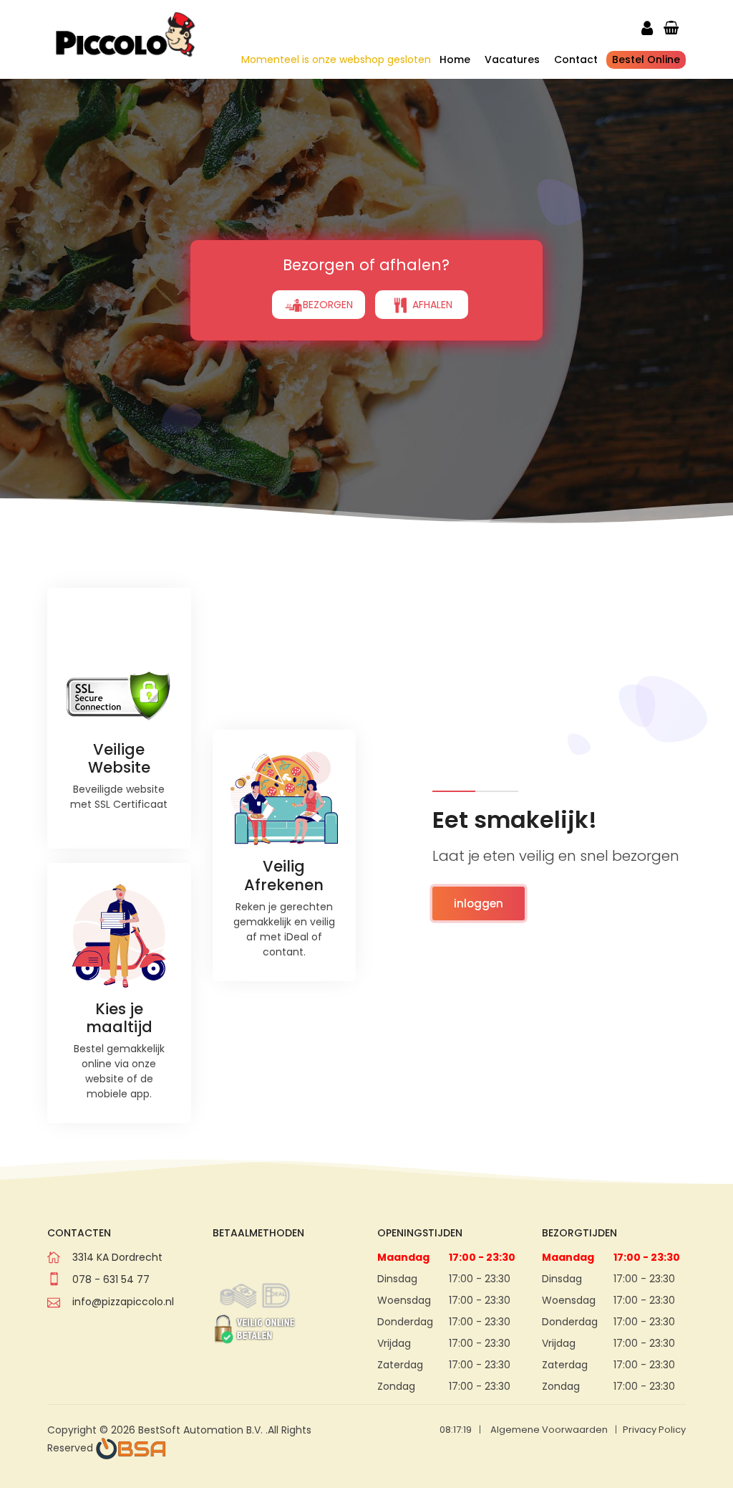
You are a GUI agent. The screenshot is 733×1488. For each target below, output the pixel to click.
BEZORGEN (328, 304)
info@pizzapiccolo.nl (123, 1301)
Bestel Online (646, 59)
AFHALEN (430, 304)
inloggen (478, 903)
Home (455, 59)
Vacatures (512, 59)
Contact (576, 59)
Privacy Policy (654, 1429)
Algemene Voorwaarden (549, 1429)
